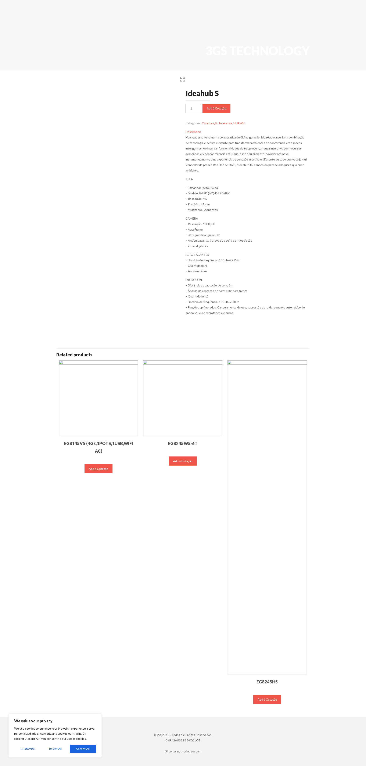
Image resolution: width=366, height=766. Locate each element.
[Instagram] (188, 759)
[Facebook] (177, 759)
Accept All (83, 749)
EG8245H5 (267, 681)
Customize (28, 749)
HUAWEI (239, 123)
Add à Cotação (216, 108)
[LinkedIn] (183, 759)
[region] (55, 736)
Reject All (55, 749)
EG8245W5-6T (183, 443)
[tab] (246, 132)
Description (193, 132)
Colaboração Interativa (217, 123)
